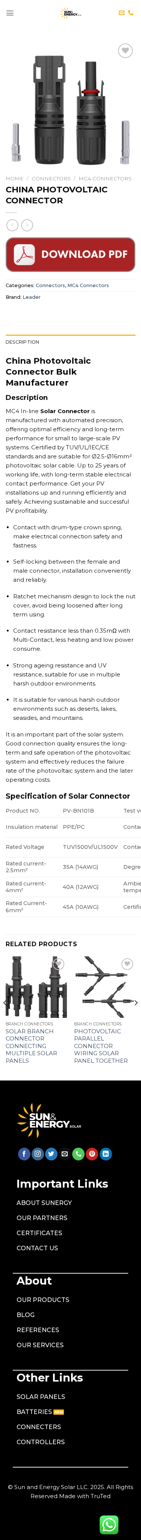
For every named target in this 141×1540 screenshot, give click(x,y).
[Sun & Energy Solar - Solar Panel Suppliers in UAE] (70, 13)
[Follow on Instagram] (38, 1154)
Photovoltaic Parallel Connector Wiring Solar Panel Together (101, 1046)
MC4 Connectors (105, 178)
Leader (32, 297)
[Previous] (5, 1018)
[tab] (70, 342)
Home (15, 178)
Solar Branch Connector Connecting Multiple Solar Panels (31, 1046)
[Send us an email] (121, 13)
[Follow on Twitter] (51, 1154)
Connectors (51, 178)
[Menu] (10, 13)
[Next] (135, 1018)
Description (22, 342)
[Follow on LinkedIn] (106, 1154)
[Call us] (130, 13)
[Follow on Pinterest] (92, 1154)
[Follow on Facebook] (24, 1154)
